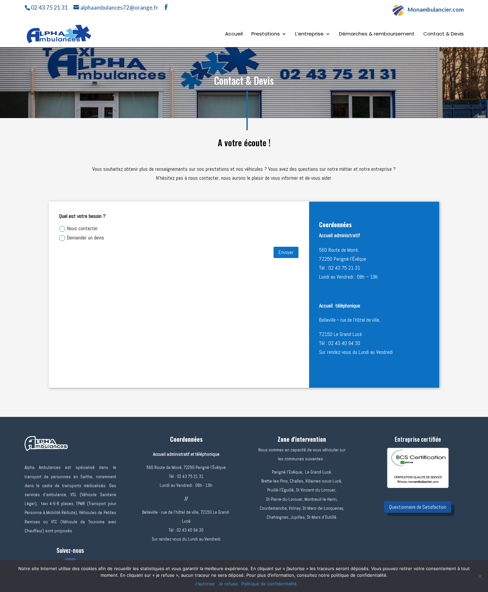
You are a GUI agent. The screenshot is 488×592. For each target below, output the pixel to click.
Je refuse (228, 583)
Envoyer (286, 252)
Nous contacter (82, 228)
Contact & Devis (443, 34)
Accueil (234, 34)
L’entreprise (309, 34)
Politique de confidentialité (269, 583)
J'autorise (205, 583)
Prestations (265, 34)
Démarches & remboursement (377, 34)
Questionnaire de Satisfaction (417, 507)
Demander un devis (85, 237)
